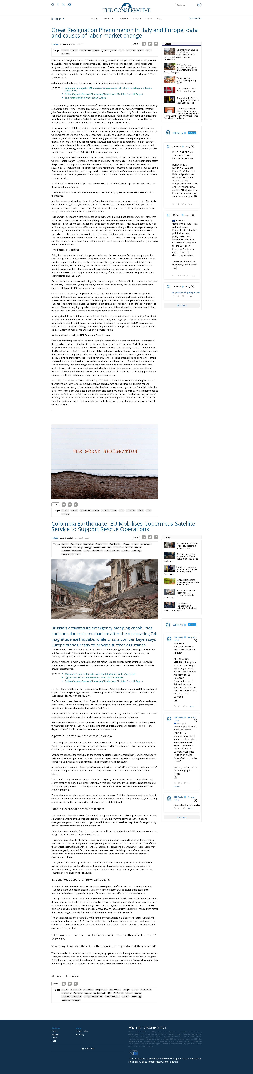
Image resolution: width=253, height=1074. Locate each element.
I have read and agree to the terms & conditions (127, 557)
